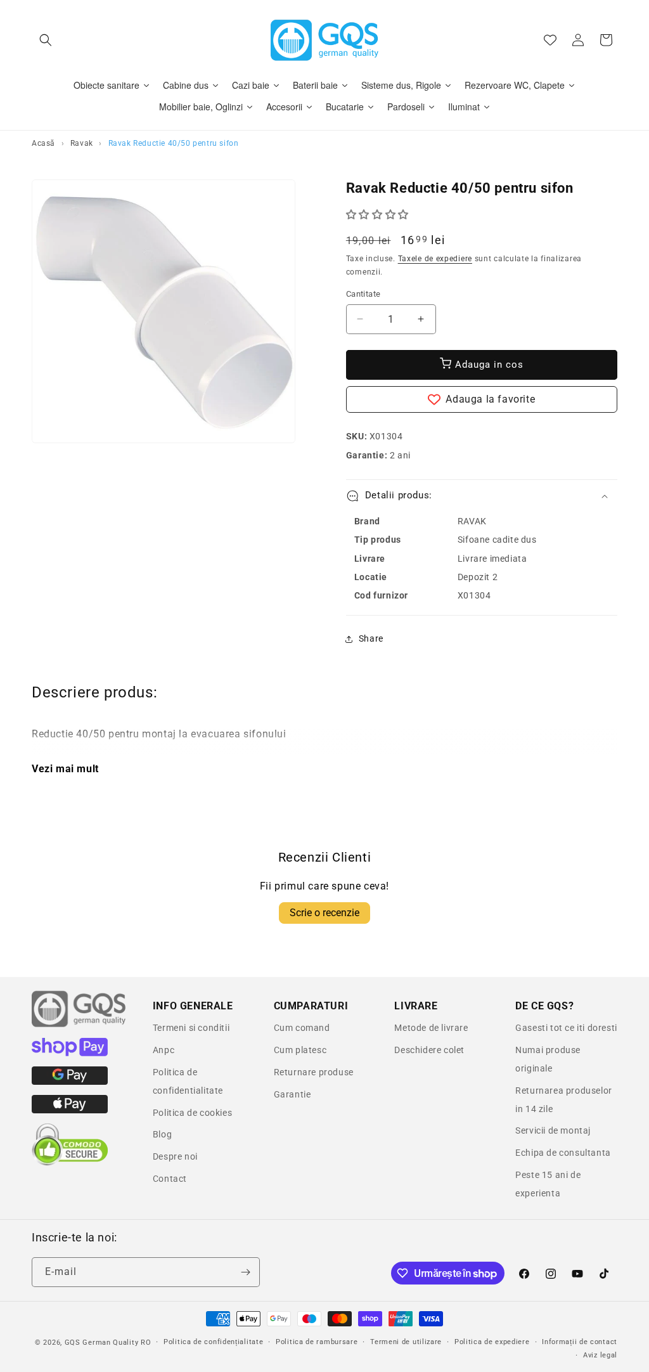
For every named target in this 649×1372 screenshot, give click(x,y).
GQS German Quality (102, 1342)
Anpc (163, 1050)
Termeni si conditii (191, 1028)
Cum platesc (300, 1050)
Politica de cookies (192, 1113)
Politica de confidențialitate (213, 1342)
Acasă (43, 143)
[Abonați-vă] (245, 1272)
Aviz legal (600, 1355)
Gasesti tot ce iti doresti (566, 1028)
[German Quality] (79, 1025)
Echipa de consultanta (563, 1153)
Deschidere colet (429, 1050)
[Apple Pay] (70, 1110)
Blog (162, 1134)
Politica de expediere (492, 1342)
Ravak (81, 143)
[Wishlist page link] (550, 40)
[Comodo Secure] (70, 1163)
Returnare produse (314, 1072)
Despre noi (175, 1156)
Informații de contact (579, 1342)
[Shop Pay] (70, 1053)
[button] (46, 40)
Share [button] (371, 638)
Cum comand (302, 1028)
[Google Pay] (70, 1082)
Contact (170, 1179)
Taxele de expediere (435, 258)
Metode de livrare (431, 1028)
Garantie (292, 1094)
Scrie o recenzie (324, 913)
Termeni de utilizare (406, 1342)
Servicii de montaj (553, 1130)
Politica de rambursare (316, 1342)
